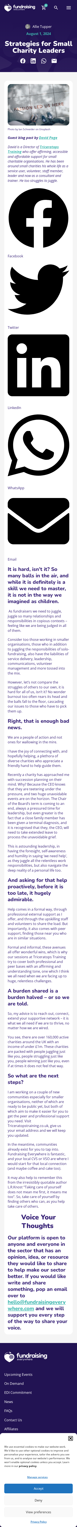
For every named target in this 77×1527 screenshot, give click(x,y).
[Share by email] (54, 61)
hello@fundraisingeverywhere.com (37, 1305)
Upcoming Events (18, 1374)
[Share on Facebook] (22, 60)
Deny (38, 1500)
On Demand (14, 1383)
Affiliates (11, 1429)
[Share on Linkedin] (33, 60)
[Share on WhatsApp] (43, 60)
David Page (48, 137)
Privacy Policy (39, 1522)
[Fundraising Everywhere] (19, 8)
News (8, 1401)
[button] (70, 1438)
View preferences (38, 1512)
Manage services (37, 1477)
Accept (38, 1488)
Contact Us (13, 1420)
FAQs (8, 1410)
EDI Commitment (18, 1392)
